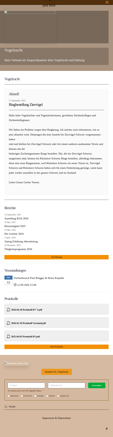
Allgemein (14, 396)
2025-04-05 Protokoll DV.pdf (25, 336)
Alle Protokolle (56, 347)
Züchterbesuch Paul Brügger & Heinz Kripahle (39, 277)
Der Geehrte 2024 (14, 233)
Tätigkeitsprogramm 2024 (18, 249)
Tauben (52, 396)
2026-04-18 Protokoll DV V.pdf (26, 309)
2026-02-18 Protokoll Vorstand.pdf (28, 323)
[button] (107, 2)
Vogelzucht (64, 396)
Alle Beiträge (56, 257)
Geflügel (40, 396)
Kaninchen (27, 396)
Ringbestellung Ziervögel (26, 104)
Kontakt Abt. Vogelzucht (56, 372)
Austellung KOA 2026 (16, 218)
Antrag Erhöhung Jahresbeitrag (21, 241)
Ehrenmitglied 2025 (15, 226)
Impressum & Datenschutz (56, 418)
